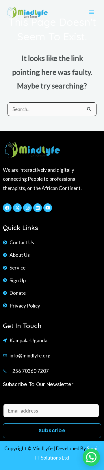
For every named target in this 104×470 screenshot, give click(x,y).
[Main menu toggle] (92, 12)
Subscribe (52, 430)
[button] (91, 457)
